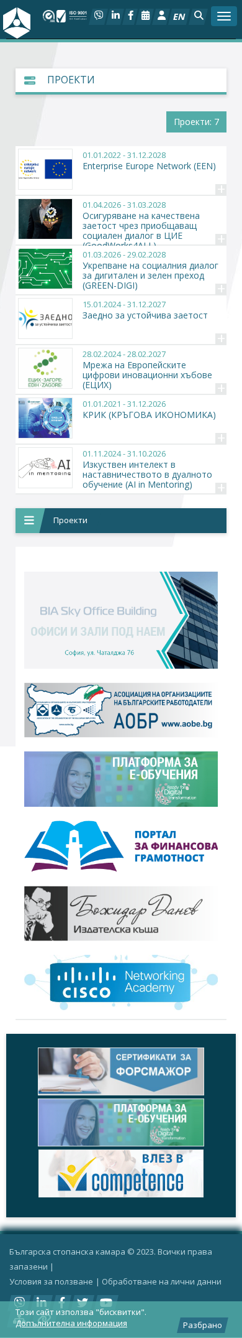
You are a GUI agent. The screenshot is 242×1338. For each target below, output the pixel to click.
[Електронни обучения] (121, 778)
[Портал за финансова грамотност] (121, 846)
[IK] (121, 913)
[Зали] (145, 17)
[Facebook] (130, 17)
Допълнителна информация (71, 1323)
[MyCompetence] (121, 1173)
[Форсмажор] (121, 1071)
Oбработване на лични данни (162, 1281)
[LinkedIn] (115, 17)
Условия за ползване (51, 1281)
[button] (198, 17)
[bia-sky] (121, 620)
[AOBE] (121, 710)
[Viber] (98, 17)
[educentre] (121, 982)
